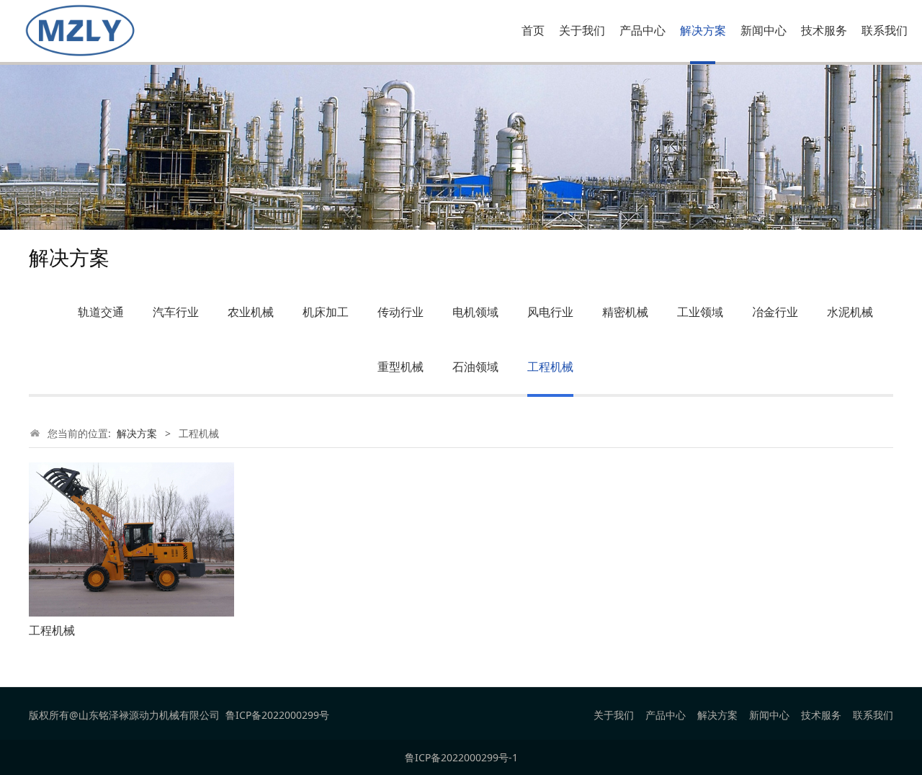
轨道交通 (101, 312)
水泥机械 (850, 312)
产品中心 (642, 30)
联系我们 (884, 30)
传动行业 (400, 312)
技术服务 (824, 30)
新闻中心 (763, 30)
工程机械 (550, 367)
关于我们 (582, 30)
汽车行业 (176, 312)
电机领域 (475, 312)
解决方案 (703, 30)
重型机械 (400, 367)
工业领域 (700, 312)
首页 (533, 30)
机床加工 (326, 312)
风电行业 (550, 312)
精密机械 (625, 312)
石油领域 (475, 367)
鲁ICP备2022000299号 (277, 715)
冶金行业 (775, 312)
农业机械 (251, 312)
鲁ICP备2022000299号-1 (461, 757)
